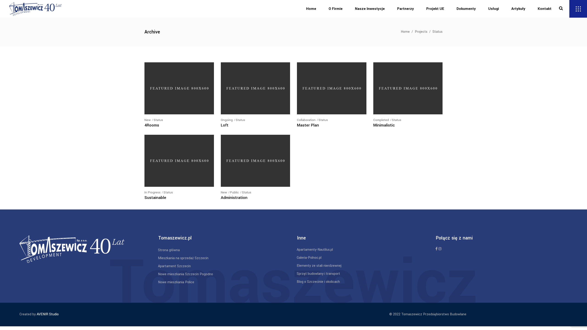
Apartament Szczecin (174, 266)
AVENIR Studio (48, 314)
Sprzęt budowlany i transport (318, 273)
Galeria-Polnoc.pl (309, 257)
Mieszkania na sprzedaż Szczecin (183, 258)
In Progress (152, 192)
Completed (381, 120)
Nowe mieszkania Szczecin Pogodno (185, 274)
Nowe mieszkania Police (176, 282)
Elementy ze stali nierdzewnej (319, 265)
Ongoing (227, 120)
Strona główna (169, 250)
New (147, 120)
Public (234, 192)
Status (158, 120)
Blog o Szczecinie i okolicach (318, 281)
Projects (421, 31)
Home (405, 31)
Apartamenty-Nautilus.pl (315, 249)
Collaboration (306, 120)
